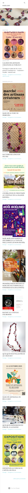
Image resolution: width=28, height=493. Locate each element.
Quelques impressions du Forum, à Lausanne (12, 426)
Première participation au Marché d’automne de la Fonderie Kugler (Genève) (13, 286)
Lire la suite (5, 76)
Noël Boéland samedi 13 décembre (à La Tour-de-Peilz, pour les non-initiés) (13, 240)
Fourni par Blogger (15, 488)
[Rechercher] (25, 2)
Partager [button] (4, 74)
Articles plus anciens (19, 478)
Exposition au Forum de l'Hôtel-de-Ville (12, 469)
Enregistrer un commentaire (14, 74)
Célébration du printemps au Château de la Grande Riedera (13, 195)
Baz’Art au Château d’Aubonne (10, 313)
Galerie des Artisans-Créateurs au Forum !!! (11, 64)
